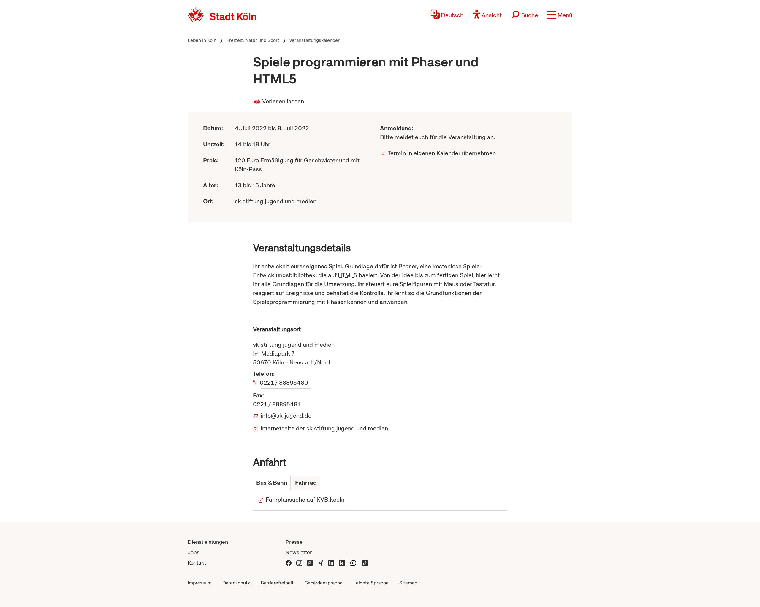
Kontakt (197, 562)
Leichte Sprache (371, 583)
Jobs (194, 552)
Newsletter (299, 552)
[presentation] (272, 483)
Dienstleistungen (208, 541)
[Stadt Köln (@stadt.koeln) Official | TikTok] (365, 562)
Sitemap (408, 583)
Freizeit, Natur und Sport (252, 40)
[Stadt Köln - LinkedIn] (331, 562)
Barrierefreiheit (277, 583)
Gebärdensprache (323, 583)
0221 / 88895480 (284, 382)
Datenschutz (236, 583)
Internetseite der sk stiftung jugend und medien (324, 428)
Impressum (200, 583)
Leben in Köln (202, 40)
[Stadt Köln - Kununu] (342, 562)
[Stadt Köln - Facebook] (289, 562)
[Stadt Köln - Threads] (310, 562)
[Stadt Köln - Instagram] (299, 562)
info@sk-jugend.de (286, 415)
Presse (294, 541)
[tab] (272, 483)
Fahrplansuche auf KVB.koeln (305, 499)
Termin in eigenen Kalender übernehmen (442, 153)
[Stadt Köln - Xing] (321, 562)
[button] (559, 14)
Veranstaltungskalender (314, 40)
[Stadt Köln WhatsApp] (353, 562)
